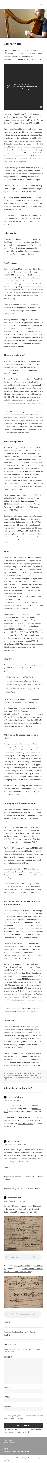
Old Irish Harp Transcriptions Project (22, 1074)
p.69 (12, 397)
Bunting (30, 1075)
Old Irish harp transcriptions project (28, 1078)
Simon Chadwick (25, 1073)
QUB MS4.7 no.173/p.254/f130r (16, 668)
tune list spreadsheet (25, 1123)
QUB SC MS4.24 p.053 (19, 756)
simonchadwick (14, 1097)
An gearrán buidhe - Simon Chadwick (26, 1189)
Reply (7, 1132)
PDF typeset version (18, 1206)
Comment (9, 1357)
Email (7, 1397)
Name (7, 1388)
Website (7, 1406)
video (6, 1080)
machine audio (36, 1206)
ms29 (12, 1078)
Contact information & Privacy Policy (15, 1458)
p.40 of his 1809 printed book (18, 519)
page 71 (10, 379)
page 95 (17, 168)
